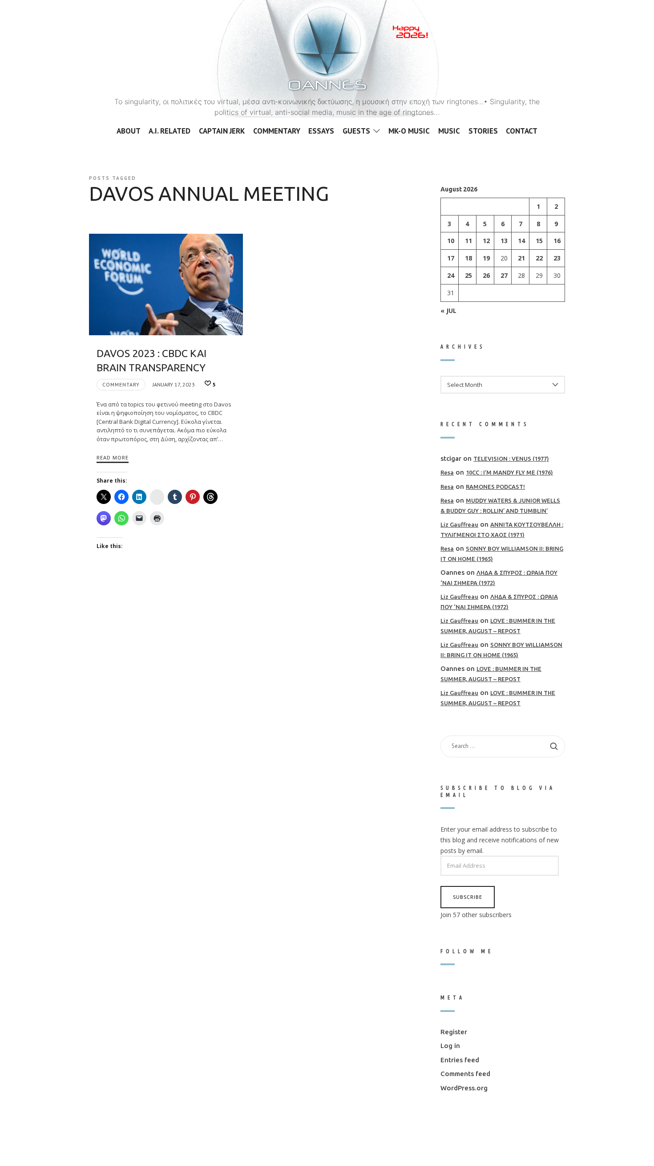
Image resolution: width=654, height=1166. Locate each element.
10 (450, 240)
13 (504, 240)
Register (453, 1031)
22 (539, 258)
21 (521, 258)
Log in (450, 1045)
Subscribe (467, 896)
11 (468, 240)
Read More (113, 457)
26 (486, 275)
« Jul (448, 310)
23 (557, 258)
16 (557, 240)
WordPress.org (464, 1087)
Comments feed (465, 1073)
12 (486, 240)
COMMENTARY (121, 384)
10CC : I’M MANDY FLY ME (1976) (509, 472)
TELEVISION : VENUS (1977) (511, 458)
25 (468, 275)
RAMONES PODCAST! (495, 486)
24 (450, 275)
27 (504, 275)
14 (521, 240)
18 (468, 258)
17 (450, 258)
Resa (447, 472)
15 (539, 240)
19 (486, 258)
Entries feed (459, 1059)
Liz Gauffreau (459, 524)
